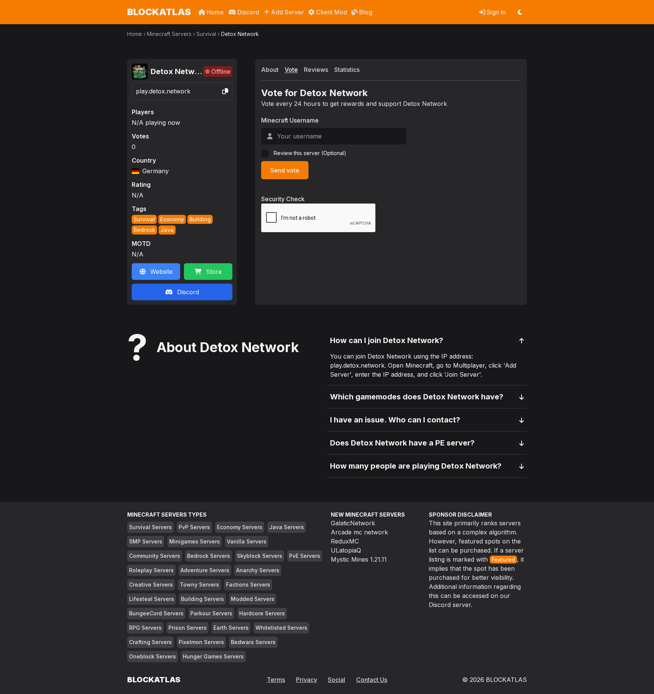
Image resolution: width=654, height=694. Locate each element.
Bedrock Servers (208, 556)
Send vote (284, 170)
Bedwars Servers (253, 642)
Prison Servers (187, 627)
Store (214, 271)
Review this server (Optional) (310, 153)
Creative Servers (151, 584)
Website (161, 271)
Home (214, 12)
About (270, 69)
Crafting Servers (150, 642)
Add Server (286, 12)
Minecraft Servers (169, 34)
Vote (291, 69)
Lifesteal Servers (151, 599)
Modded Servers (252, 599)
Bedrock (144, 230)
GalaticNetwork (353, 523)
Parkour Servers (211, 613)
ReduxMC (345, 541)
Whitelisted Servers (281, 627)
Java (167, 230)
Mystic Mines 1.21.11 (359, 559)
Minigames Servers (194, 541)
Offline (220, 71)
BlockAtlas (159, 11)
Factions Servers (248, 584)
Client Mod (331, 12)
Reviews (316, 69)
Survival (206, 34)
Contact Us (371, 679)
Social (336, 679)
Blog (365, 12)
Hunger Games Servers (213, 656)
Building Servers (202, 599)
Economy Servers (239, 527)
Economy (172, 219)
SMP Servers (145, 541)
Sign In (495, 12)
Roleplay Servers (151, 570)
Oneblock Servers (152, 656)
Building (200, 219)
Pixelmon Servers (201, 642)
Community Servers (154, 556)
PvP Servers (194, 527)
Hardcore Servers (262, 613)
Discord (247, 12)
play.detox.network (163, 91)
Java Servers (286, 527)
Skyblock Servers (259, 556)
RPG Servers (145, 627)
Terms (276, 679)
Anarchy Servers (257, 570)
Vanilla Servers (246, 541)
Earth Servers (231, 627)
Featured (503, 559)
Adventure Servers (205, 570)
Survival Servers (150, 527)
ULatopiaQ (346, 550)
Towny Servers (199, 584)
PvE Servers (304, 556)
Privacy (306, 679)
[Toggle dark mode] (520, 12)
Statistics (347, 69)
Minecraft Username (290, 120)
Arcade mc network (359, 532)
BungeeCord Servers (156, 613)
